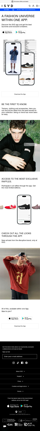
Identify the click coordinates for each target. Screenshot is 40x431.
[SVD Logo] (8, 6)
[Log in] (33, 5)
